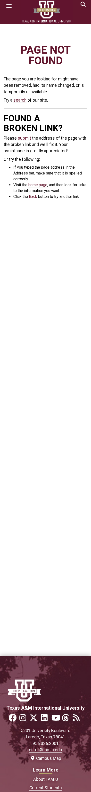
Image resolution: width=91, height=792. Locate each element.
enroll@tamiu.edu (45, 749)
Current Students (45, 787)
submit (24, 138)
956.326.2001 (46, 743)
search (19, 100)
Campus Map (47, 758)
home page (37, 185)
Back (33, 196)
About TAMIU (45, 779)
